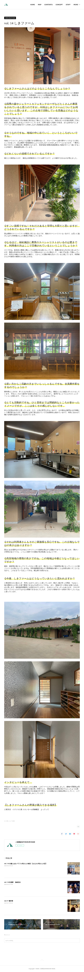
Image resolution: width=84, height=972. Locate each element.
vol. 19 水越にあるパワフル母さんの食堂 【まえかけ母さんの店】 (25, 863)
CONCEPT (59, 5)
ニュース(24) (12, 821)
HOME (32, 5)
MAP (39, 5)
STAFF (68, 5)
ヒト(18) (6, 821)
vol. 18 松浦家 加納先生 (12, 882)
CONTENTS (48, 5)
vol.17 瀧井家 (8, 901)
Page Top (42, 960)
